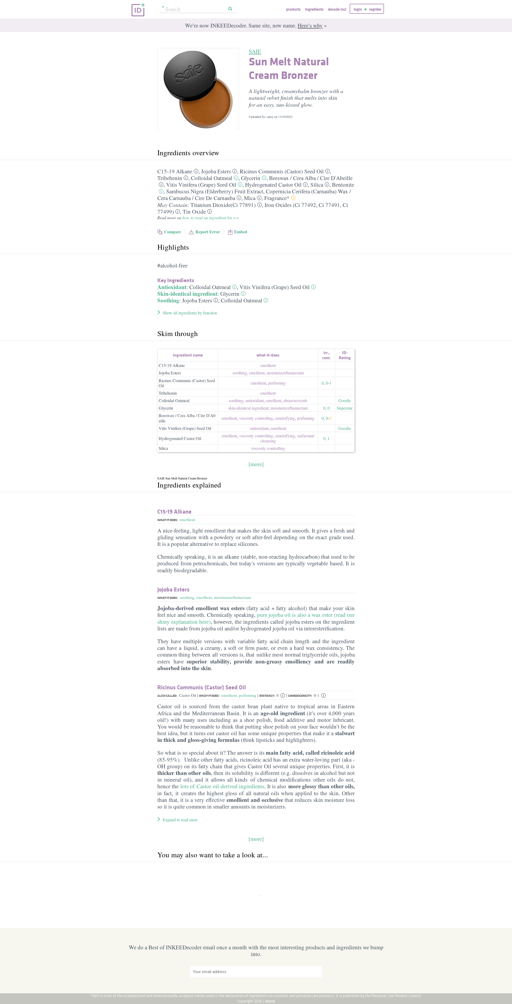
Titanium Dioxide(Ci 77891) (223, 205)
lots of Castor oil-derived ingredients (222, 786)
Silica (316, 184)
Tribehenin (169, 178)
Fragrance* (277, 198)
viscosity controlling (256, 418)
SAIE (255, 51)
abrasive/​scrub (295, 400)
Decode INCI (337, 9)
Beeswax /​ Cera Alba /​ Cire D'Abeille (311, 178)
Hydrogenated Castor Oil (273, 184)
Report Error (207, 232)
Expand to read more (180, 819)
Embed (240, 232)
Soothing (168, 300)
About (270, 1000)
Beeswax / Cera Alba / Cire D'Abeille (187, 418)
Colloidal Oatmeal (211, 178)
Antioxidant (171, 287)
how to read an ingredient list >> (210, 217)
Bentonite (343, 184)
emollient (268, 365)
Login (358, 9)
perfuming (277, 383)
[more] (256, 464)
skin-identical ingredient (248, 408)
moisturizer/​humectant (285, 372)
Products (293, 9)
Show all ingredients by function (190, 312)
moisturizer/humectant (232, 597)
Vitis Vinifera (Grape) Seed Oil (201, 184)
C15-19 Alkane (174, 171)
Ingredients (314, 9)
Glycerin (250, 178)
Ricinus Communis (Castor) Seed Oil (282, 171)
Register (375, 9)
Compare (172, 232)
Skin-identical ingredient (187, 294)
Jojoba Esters (216, 171)
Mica (249, 198)
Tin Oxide (194, 211)
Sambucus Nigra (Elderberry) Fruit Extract (214, 191)
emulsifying (285, 418)
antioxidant (254, 400)
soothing (240, 372)
